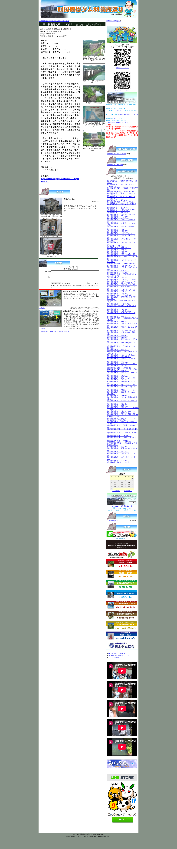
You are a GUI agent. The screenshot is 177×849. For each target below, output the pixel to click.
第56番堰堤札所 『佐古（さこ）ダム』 (121, 355)
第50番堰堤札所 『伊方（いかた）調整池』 (121, 333)
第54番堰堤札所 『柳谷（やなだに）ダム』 (121, 343)
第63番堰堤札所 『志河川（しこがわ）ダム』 (122, 373)
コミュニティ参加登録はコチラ (122, 506)
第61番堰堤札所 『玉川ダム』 (118, 365)
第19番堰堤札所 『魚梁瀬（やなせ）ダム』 (121, 236)
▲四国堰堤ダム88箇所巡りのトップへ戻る (54, 21)
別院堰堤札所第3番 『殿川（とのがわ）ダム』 (122, 426)
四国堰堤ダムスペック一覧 (116, 154)
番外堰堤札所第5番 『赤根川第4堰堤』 (121, 263)
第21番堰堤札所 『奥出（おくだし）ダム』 (121, 243)
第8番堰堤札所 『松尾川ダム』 (118, 211)
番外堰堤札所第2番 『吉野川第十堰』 (121, 191)
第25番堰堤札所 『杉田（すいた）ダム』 (123, 253)
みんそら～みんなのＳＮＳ (116, 653)
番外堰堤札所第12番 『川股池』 (119, 462)
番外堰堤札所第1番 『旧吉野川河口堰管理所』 (122, 189)
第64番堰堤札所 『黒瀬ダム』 (118, 376)
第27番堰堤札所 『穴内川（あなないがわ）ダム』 (121, 261)
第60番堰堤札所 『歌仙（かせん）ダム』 (122, 364)
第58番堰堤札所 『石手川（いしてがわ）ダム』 (122, 359)
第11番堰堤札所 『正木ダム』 (118, 216)
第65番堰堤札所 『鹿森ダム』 (118, 379)
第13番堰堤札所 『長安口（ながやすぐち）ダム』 (121, 220)
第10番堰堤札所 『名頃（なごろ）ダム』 (122, 214)
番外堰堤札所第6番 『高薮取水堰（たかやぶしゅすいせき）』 (122, 275)
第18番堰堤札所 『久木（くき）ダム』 (121, 234)
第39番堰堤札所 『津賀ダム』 (118, 293)
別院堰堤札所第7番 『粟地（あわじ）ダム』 (121, 438)
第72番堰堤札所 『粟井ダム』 (118, 395)
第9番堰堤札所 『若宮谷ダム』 (118, 213)
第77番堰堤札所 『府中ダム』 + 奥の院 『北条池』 (123, 408)
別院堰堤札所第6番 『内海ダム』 (119, 436)
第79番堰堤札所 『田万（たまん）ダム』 (122, 413)
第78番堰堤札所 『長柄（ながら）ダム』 (122, 411)
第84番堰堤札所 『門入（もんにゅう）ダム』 (122, 449)
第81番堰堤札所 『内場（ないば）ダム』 (122, 418)
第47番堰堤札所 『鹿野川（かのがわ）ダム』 (122, 324)
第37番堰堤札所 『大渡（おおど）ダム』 (122, 290)
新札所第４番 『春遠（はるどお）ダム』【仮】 (122, 301)
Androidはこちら (122, 90)
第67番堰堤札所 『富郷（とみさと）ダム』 (121, 382)
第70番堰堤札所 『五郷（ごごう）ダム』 (122, 390)
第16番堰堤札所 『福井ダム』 (118, 230)
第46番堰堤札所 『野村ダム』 (118, 322)
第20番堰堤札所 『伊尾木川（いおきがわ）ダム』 (121, 240)
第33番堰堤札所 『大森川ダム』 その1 (121, 279)
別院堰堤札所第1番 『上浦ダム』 (119, 367)
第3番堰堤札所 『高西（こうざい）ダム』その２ (121, 197)
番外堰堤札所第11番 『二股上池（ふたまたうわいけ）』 (122, 444)
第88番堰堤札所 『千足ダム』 (118, 460)
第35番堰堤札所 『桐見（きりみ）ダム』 (122, 285)
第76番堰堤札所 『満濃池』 (117, 404)
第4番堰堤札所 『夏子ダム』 (117, 200)
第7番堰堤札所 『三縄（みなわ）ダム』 (121, 209)
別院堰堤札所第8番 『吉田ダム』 (119, 441)
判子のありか (113, 521)
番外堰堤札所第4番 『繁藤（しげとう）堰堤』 (122, 257)
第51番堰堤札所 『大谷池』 (117, 336)
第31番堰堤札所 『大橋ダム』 (118, 272)
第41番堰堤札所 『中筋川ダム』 (119, 304)
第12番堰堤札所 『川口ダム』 (118, 218)
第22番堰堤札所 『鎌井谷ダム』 (119, 248)
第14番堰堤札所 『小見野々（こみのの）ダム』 (122, 224)
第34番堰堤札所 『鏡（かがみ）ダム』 (122, 283)
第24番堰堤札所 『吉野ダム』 (118, 251)
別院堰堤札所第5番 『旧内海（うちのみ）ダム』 (122, 433)
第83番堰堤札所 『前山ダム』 (118, 446)
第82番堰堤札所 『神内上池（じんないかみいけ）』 (122, 422)
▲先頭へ (42, 308)
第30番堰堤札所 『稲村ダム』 (118, 271)
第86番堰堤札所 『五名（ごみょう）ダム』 (121, 454)
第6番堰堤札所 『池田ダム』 (117, 207)
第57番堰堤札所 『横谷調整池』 (119, 357)
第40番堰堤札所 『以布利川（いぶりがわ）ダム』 (121, 298)
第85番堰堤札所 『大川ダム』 (118, 452)
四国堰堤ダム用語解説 (115, 165)
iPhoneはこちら (122, 68)
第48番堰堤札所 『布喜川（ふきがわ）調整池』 (122, 328)
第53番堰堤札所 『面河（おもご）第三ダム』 (122, 340)
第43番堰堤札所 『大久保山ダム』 (119, 311)
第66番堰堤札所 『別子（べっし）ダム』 (122, 378)
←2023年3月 (116, 491)
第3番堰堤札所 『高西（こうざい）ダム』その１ (121, 194)
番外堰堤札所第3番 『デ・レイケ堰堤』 (121, 202)
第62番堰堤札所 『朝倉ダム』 (118, 371)
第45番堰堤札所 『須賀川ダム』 (119, 316)
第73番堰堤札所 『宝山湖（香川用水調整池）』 (122, 398)
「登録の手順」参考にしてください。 (118, 123)
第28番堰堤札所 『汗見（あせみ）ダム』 (122, 265)
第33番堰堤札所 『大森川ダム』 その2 (121, 281)
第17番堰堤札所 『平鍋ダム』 (118, 232)
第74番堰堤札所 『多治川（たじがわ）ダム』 (122, 401)
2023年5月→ (128, 491)
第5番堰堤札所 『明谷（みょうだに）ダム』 (121, 205)
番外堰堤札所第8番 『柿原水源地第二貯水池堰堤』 (122, 319)
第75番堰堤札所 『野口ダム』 (118, 406)
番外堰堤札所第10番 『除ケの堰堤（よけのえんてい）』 (122, 352)
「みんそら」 (119, 111)
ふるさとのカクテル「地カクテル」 (119, 655)
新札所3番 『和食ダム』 (116, 246)
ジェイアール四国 (113, 657)
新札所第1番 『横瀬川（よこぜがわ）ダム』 (121, 307)
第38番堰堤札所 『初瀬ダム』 (118, 292)
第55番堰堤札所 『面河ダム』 (118, 350)
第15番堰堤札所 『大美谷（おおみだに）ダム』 (122, 227)
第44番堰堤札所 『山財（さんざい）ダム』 (121, 313)
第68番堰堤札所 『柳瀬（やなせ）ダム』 (122, 385)
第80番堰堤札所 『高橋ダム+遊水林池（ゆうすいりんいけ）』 (122, 415)
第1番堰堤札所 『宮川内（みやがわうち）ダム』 (122, 182)
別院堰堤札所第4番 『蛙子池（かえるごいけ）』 (122, 430)
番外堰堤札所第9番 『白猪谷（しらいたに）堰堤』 (121, 347)
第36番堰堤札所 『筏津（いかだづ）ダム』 (121, 287)
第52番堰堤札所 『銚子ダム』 (118, 337)
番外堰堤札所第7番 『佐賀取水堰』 (120, 295)
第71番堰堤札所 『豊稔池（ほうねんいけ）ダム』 (121, 393)
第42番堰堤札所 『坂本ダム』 (118, 309)
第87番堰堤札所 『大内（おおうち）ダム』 (121, 458)
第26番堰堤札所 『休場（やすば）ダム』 (122, 255)
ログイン (116, 118)
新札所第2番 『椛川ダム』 (117, 420)
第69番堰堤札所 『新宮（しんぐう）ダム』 (121, 387)
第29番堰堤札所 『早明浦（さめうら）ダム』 (122, 268)
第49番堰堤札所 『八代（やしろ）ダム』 (122, 330)
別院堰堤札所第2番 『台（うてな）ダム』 (122, 369)
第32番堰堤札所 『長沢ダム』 (118, 278)
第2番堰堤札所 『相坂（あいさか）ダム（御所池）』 (121, 185)
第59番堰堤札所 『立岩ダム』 (118, 362)
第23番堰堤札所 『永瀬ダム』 (118, 249)
